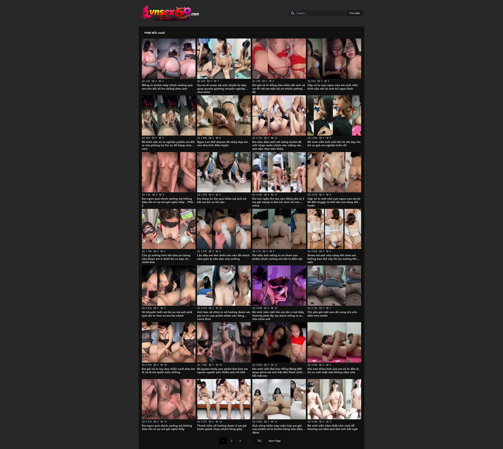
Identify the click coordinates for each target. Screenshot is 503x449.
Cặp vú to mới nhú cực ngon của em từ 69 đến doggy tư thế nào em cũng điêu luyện (333, 202)
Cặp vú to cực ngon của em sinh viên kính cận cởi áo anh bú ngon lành (332, 87)
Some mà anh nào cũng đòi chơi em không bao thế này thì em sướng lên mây (332, 258)
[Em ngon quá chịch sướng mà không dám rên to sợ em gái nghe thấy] (169, 399)
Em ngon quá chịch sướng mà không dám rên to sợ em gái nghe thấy (167, 427)
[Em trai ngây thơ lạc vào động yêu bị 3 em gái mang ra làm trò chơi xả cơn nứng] (279, 172)
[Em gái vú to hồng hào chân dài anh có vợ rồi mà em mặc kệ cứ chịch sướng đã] (279, 59)
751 (259, 440)
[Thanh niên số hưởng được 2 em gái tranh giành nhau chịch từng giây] (224, 399)
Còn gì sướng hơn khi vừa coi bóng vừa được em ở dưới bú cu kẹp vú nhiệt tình (166, 258)
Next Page (275, 440)
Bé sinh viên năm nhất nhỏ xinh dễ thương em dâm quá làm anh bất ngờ (332, 427)
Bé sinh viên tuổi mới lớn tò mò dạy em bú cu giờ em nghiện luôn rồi (333, 143)
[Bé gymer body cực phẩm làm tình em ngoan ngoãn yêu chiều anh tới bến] (224, 342)
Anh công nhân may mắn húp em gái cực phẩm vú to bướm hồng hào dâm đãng (277, 428)
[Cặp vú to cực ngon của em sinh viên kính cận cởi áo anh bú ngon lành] (334, 59)
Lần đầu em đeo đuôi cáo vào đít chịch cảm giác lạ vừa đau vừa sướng (223, 257)
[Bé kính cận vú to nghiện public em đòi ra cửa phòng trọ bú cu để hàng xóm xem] (169, 115)
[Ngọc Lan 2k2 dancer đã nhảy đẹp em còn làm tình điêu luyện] (224, 115)
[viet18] (169, 13)
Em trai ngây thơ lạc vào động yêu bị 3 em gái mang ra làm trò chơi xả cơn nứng (278, 202)
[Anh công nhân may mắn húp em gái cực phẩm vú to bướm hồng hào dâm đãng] (279, 399)
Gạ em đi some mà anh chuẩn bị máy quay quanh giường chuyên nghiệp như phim (221, 88)
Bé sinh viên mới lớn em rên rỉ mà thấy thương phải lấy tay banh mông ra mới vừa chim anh (278, 315)
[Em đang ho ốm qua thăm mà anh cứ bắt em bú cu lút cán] (224, 172)
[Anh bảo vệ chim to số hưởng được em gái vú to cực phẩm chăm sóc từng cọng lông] (224, 285)
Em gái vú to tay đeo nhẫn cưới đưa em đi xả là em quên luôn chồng (168, 370)
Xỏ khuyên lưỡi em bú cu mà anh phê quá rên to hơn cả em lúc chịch (167, 313)
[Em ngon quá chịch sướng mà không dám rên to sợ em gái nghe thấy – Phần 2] (169, 172)
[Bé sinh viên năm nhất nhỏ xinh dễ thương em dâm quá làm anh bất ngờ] (334, 399)
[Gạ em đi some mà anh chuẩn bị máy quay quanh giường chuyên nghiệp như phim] (224, 59)
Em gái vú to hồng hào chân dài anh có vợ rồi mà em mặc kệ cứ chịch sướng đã (278, 88)
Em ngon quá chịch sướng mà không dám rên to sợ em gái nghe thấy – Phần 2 (168, 202)
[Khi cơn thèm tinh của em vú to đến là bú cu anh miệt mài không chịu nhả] (334, 342)
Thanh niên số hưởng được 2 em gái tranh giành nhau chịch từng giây (222, 427)
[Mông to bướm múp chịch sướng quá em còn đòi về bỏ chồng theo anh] (169, 59)
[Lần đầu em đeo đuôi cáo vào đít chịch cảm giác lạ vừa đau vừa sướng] (224, 229)
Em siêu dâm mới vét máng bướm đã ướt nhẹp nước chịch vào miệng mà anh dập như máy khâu (276, 145)
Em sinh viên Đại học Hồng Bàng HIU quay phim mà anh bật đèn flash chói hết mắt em (277, 372)
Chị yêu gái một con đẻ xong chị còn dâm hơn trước (332, 313)
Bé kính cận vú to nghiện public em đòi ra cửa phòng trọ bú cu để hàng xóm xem (168, 145)
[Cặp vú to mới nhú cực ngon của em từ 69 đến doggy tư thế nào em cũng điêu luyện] (334, 172)
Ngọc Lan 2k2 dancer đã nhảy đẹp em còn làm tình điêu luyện (222, 143)
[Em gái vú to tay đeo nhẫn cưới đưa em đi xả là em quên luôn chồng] (169, 342)
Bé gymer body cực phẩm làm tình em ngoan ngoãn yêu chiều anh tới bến (222, 370)
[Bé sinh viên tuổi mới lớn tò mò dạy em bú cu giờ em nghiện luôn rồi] (334, 115)
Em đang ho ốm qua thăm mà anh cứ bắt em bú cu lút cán (221, 200)
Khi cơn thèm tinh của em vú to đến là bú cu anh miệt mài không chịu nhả (333, 370)
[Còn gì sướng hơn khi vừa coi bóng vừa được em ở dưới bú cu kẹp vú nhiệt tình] (169, 229)
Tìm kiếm (354, 13)
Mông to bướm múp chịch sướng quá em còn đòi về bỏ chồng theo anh (167, 87)
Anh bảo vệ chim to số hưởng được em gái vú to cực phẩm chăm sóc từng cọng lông (223, 315)
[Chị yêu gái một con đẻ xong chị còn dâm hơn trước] (334, 285)
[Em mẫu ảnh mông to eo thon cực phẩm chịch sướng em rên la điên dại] (279, 229)
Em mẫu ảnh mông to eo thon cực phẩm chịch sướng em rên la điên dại (277, 257)
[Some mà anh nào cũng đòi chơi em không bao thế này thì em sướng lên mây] (334, 229)
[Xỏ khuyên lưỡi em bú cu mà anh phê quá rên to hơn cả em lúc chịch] (169, 285)
